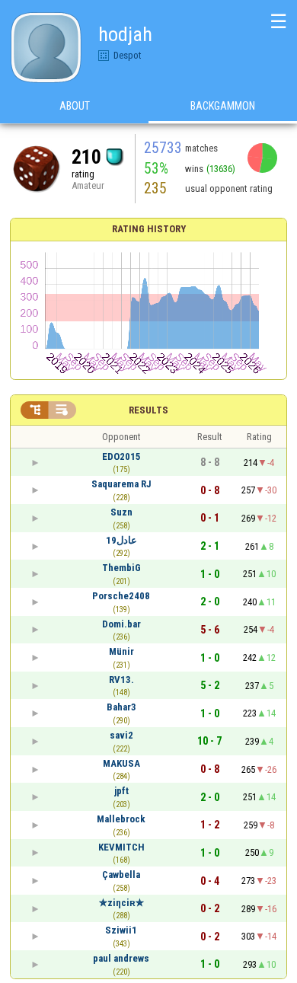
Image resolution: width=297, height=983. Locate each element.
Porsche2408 (121, 596)
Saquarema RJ (121, 484)
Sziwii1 (121, 930)
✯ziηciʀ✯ (121, 902)
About (74, 106)
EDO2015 (121, 456)
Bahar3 (121, 707)
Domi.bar (121, 624)
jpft (121, 790)
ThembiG (121, 567)
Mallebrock (121, 819)
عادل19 (121, 540)
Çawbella (121, 874)
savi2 (121, 735)
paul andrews (121, 958)
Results (148, 410)
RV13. (121, 679)
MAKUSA (121, 763)
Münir (121, 651)
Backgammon (222, 106)
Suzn (121, 512)
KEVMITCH (121, 847)
